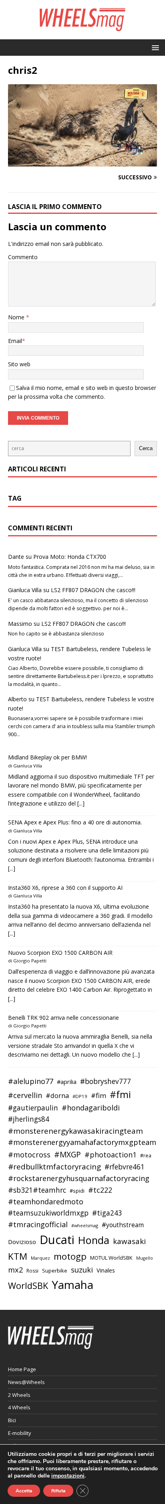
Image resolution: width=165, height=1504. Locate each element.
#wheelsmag (84, 1225)
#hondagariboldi (91, 1107)
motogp (70, 1256)
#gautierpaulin (33, 1107)
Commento (23, 257)
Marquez (40, 1258)
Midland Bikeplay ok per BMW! (47, 757)
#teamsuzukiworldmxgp (48, 1213)
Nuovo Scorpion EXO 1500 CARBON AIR (60, 952)
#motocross (29, 1154)
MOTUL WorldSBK (111, 1257)
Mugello (144, 1258)
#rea (145, 1155)
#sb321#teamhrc (37, 1190)
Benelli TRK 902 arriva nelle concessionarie (63, 1017)
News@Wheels (26, 1382)
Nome (17, 317)
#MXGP (67, 1154)
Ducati (57, 1240)
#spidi (77, 1190)
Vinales (106, 1270)
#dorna (57, 1095)
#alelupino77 (30, 1081)
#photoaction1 (111, 1154)
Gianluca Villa (25, 590)
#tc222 (100, 1190)
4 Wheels (19, 1407)
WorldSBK (28, 1285)
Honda (93, 1240)
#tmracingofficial (38, 1224)
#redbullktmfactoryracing (54, 1166)
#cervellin (25, 1095)
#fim (98, 1095)
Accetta (24, 1491)
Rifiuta (58, 1491)
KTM (17, 1256)
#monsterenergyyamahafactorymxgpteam (82, 1142)
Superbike (54, 1270)
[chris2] (82, 161)
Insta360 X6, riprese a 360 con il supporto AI (65, 887)
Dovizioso (22, 1242)
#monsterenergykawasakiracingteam (75, 1131)
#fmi (120, 1094)
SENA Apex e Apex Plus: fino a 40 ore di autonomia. (75, 822)
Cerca (146, 448)
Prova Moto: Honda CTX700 (69, 556)
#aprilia (66, 1082)
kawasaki (129, 1241)
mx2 (15, 1270)
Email (15, 341)
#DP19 (79, 1096)
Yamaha (72, 1284)
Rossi (32, 1270)
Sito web (19, 364)
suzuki (82, 1269)
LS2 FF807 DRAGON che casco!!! (93, 590)
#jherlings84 (28, 1119)
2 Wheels (19, 1394)
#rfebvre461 (125, 1166)
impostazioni (68, 1476)
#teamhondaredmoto (45, 1201)
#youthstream (123, 1224)
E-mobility (19, 1433)
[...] (81, 803)
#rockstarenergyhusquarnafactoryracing (78, 1178)
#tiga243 (107, 1213)
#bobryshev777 (105, 1081)
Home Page (22, 1369)
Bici (12, 1420)
